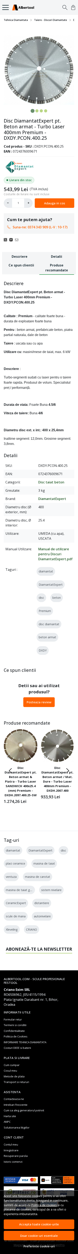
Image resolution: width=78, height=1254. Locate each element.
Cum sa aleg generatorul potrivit (24, 1110)
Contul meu (11, 1144)
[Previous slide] (10, 770)
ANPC (7, 1122)
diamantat (46, 571)
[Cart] (73, 7)
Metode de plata (14, 1076)
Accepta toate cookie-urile (39, 1224)
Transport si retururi (16, 1082)
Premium (45, 611)
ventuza (11, 877)
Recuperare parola (16, 1156)
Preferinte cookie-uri (39, 1246)
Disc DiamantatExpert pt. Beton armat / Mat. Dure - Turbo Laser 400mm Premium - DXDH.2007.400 (57, 779)
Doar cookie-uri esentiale (39, 1236)
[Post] (6, 239)
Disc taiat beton (51, 482)
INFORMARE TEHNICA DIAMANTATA (25, 1042)
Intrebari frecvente (15, 1105)
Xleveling (12, 929)
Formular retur (13, 1019)
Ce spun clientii (21, 265)
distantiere (41, 903)
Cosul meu (10, 1070)
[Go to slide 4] (45, 110)
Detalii (56, 256)
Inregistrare (11, 1150)
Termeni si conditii (15, 1025)
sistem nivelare (51, 890)
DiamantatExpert (52, 498)
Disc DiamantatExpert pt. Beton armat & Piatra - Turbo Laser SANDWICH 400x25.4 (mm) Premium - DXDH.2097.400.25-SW (21, 781)
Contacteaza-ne (14, 1099)
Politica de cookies (44, 1205)
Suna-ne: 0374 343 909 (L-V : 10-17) (40, 227)
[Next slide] (67, 770)
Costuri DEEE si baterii (17, 1048)
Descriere (19, 256)
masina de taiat (44, 863)
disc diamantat (49, 624)
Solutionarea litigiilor (17, 1127)
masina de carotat (37, 877)
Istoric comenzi (13, 1162)
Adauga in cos (54, 203)
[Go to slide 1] (33, 111)
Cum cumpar (12, 1065)
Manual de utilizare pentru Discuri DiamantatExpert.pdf (55, 554)
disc (41, 598)
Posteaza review (39, 702)
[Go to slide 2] (36, 110)
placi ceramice (15, 863)
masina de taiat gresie (21, 890)
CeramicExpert (16, 903)
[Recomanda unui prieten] (18, 239)
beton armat (47, 637)
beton (56, 598)
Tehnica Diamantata (16, 20)
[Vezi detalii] (9, 757)
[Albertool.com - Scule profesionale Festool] (24, 7)
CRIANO (31, 929)
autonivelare (42, 916)
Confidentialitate (14, 1031)
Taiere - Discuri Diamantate (50, 20)
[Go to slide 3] (41, 110)
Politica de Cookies (15, 1036)
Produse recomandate (56, 267)
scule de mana (16, 916)
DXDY (43, 650)
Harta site (10, 1116)
